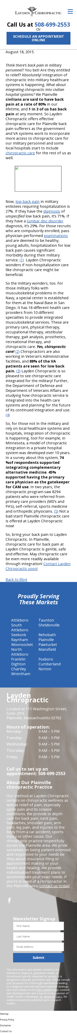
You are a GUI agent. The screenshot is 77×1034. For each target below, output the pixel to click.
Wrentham (20, 673)
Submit (38, 957)
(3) (18, 370)
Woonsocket (22, 644)
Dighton (18, 664)
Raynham (19, 639)
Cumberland (49, 664)
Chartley (18, 668)
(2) (17, 351)
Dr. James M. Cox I (51, 996)
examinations (56, 235)
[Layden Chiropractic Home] (38, 11)
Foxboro (45, 659)
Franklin (18, 659)
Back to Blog (16, 579)
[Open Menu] (70, 11)
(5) (56, 511)
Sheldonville (49, 625)
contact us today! (54, 885)
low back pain (28, 201)
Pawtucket (47, 644)
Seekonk (18, 634)
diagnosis (51, 211)
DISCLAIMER (44, 990)
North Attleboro (19, 652)
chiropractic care (20, 152)
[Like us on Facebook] (9, 901)
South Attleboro (19, 627)
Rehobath (47, 634)
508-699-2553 (52, 24)
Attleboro (19, 620)
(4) (8, 414)
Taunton (46, 620)
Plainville (46, 639)
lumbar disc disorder (45, 220)
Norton (44, 668)
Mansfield (47, 649)
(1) (22, 259)
